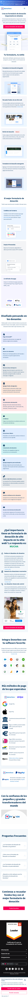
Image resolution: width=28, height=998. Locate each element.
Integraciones (5, 957)
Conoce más (20, 106)
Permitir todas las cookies (14, 988)
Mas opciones (5, 996)
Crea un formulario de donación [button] (14, 26)
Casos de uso (5, 953)
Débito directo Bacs (14, 758)
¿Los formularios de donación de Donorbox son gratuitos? (11, 845)
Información (5, 950)
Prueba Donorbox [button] (14, 908)
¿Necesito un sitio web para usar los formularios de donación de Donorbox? (12, 876)
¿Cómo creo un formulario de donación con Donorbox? (10, 855)
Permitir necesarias (14, 992)
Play (14, 817)
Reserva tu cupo (18, 4)
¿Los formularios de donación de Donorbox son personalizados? (11, 865)
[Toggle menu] (24, 8)
